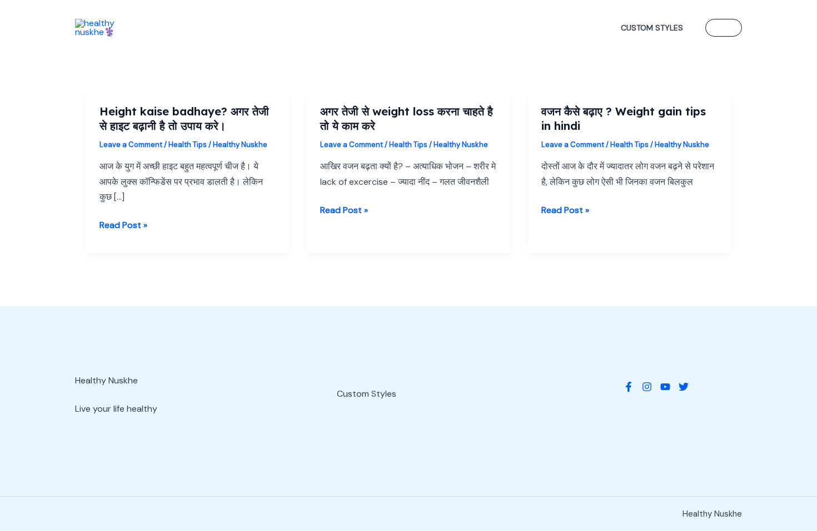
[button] (723, 28)
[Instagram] (647, 387)
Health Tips (187, 144)
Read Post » (123, 225)
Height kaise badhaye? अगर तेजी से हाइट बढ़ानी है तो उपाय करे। (184, 118)
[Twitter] (684, 387)
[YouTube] (665, 387)
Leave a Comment (130, 144)
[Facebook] (629, 387)
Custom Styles (652, 28)
